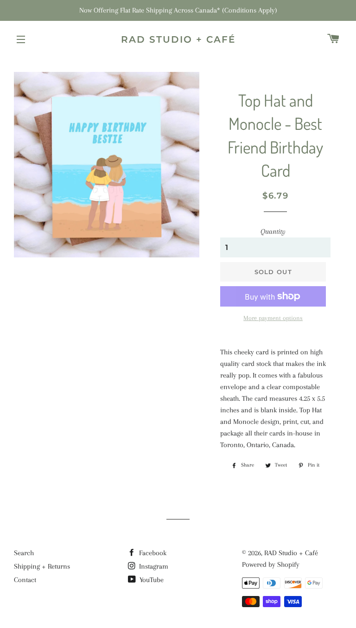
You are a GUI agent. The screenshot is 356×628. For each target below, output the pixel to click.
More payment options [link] (273, 317)
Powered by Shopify (270, 564)
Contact (25, 580)
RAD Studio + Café (178, 39)
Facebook (151, 553)
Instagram (152, 566)
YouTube (151, 580)
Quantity (273, 231)
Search (24, 553)
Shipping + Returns (42, 566)
